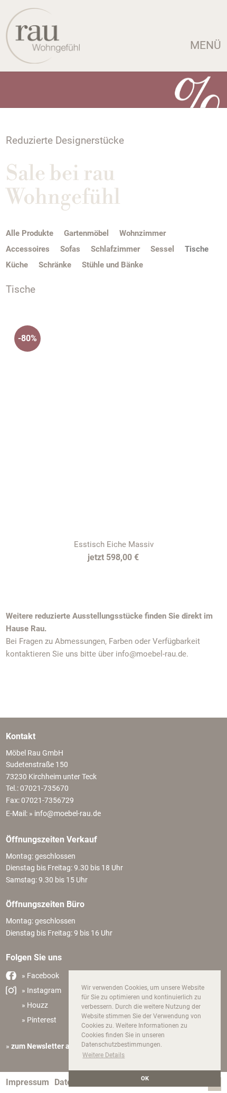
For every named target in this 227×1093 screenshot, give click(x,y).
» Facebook (40, 975)
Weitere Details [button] (103, 1055)
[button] (113, 45)
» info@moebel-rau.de (65, 813)
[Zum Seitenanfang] (214, 1088)
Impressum (27, 1082)
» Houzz (35, 1005)
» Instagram (41, 990)
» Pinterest (39, 1020)
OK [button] (145, 1078)
